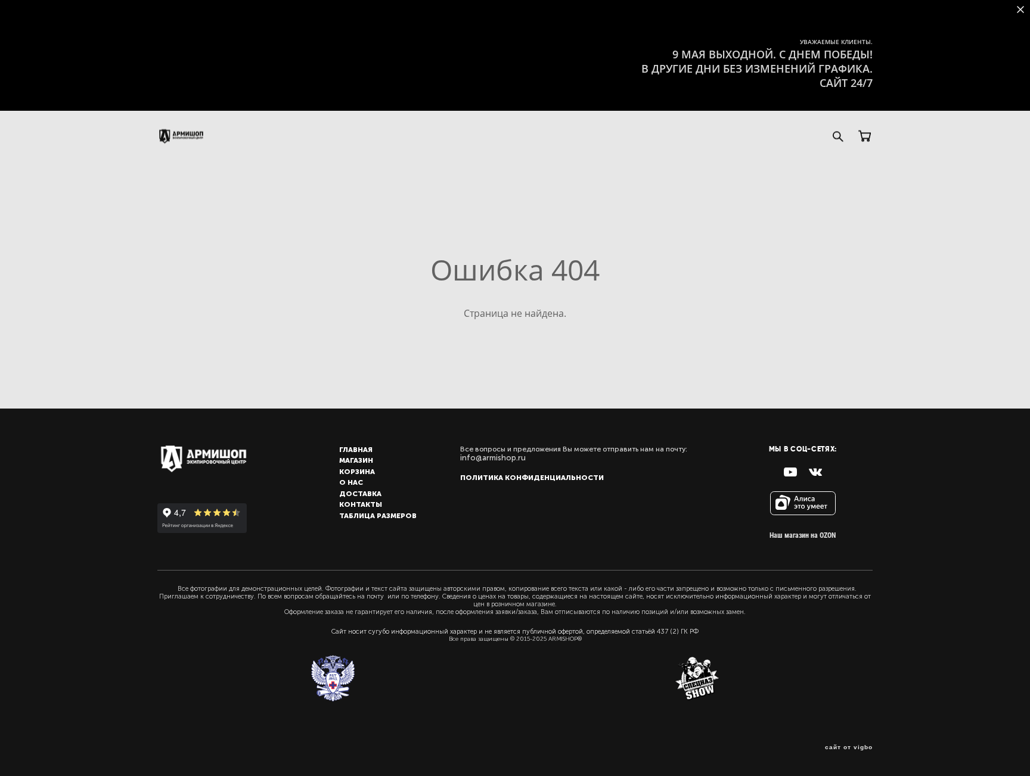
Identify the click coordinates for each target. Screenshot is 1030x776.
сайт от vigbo (849, 747)
